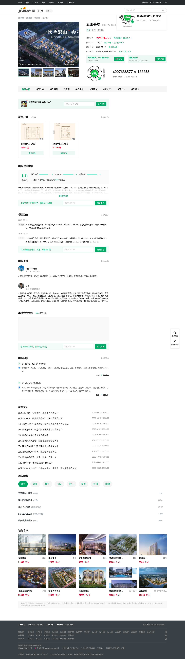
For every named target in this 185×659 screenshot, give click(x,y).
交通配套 (93, 89)
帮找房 (51, 2)
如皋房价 (47, 639)
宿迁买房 (142, 632)
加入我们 (50, 624)
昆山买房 (94, 632)
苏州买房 (31, 632)
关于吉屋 (21, 624)
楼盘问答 (135, 89)
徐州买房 (55, 632)
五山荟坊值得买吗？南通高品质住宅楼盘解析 (38, 446)
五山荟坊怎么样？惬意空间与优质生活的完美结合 (40, 429)
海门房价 (71, 639)
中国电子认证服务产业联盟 (115, 648)
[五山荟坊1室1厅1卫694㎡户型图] (64, 131)
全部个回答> (102, 375)
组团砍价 (118, 59)
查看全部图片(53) (71, 64)
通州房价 (31, 639)
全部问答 (104, 358)
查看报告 (100, 203)
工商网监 (100, 648)
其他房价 (63, 639)
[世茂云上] (153, 535)
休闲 (95, 484)
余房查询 (107, 42)
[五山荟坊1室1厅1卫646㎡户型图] (32, 131)
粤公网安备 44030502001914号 (48, 648)
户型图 (67, 89)
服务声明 (60, 624)
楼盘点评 (23, 261)
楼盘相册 (79, 89)
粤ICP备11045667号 (25, 648)
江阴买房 (118, 632)
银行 (71, 484)
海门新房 (71, 635)
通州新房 (31, 635)
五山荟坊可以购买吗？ (32, 383)
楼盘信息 (40, 89)
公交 (23, 484)
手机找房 (70, 2)
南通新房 (29, 18)
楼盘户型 (23, 117)
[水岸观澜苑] (92, 568)
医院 (59, 484)
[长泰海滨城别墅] (32, 568)
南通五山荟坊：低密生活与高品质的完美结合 (38, 412)
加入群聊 (160, 59)
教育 (47, 484)
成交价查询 (118, 42)
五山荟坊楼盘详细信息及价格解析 (33, 435)
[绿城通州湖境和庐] (123, 568)
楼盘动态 (121, 89)
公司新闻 (31, 624)
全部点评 (104, 261)
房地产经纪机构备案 (88, 648)
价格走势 (107, 89)
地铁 (35, 484)
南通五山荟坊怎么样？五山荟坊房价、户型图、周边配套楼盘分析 (47, 468)
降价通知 (117, 38)
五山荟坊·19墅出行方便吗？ (34, 364)
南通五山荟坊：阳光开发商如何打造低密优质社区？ (41, 418)
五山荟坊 (45, 18)
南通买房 (21, 18)
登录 (165, 2)
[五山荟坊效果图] (48, 44)
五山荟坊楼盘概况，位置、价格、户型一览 (37, 457)
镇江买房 (134, 632)
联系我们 (40, 624)
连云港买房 (151, 632)
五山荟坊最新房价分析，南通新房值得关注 (37, 451)
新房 (27, 2)
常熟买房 (87, 632)
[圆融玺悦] (62, 535)
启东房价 (55, 639)
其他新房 (37, 18)
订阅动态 (100, 249)
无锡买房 (47, 632)
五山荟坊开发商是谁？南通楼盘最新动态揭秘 (38, 440)
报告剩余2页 (63, 196)
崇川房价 (39, 639)
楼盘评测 (54, 89)
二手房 (35, 2)
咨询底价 (126, 38)
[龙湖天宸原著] (62, 568)
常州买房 (63, 632)
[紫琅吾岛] (153, 568)
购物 (107, 484)
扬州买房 (110, 632)
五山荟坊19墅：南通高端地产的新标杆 (35, 462)
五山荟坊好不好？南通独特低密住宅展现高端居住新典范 (43, 424)
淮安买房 (79, 632)
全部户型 (104, 117)
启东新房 (55, 635)
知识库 (61, 2)
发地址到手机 (124, 51)
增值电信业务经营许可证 (70, 648)
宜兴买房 (102, 632)
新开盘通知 (113, 47)
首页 (20, 2)
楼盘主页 (26, 89)
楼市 (43, 2)
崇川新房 (39, 635)
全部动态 (104, 214)
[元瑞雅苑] (32, 535)
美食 (83, 484)
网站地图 (69, 624)
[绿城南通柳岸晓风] (123, 535)
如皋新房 (47, 635)
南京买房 (39, 632)
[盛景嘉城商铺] (92, 535)
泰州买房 (126, 632)
